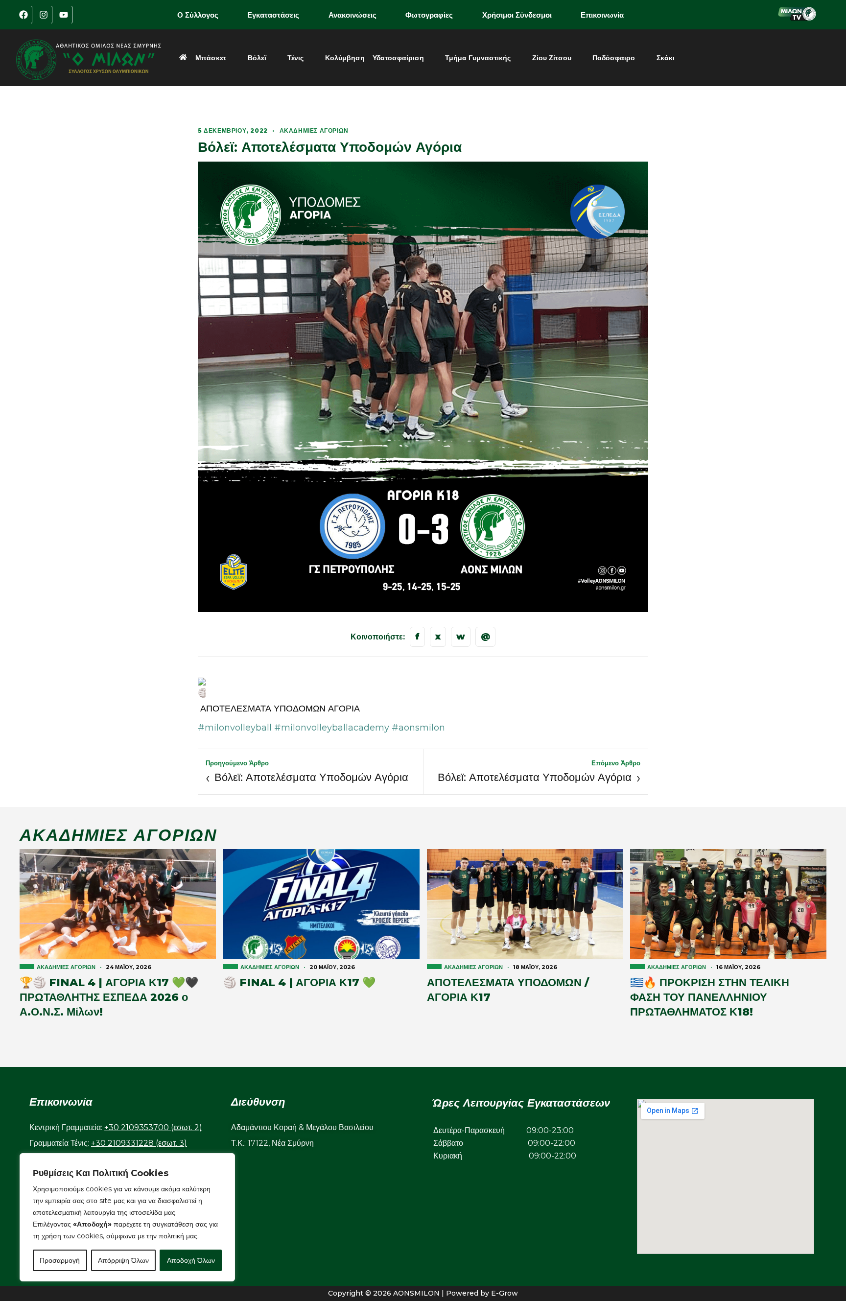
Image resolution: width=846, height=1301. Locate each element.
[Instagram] (43, 15)
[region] (127, 1217)
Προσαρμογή (60, 1260)
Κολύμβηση (345, 57)
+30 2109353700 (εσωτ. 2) (153, 1127)
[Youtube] (63, 15)
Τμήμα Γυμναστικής (478, 57)
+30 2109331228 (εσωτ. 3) (139, 1143)
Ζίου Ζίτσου (551, 57)
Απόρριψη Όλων (123, 1260)
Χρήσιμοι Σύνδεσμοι (517, 15)
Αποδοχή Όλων (191, 1260)
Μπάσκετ (210, 57)
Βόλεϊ (257, 57)
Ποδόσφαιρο (613, 57)
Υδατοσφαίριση (398, 57)
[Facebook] (23, 15)
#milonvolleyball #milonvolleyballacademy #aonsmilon (321, 727)
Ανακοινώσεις (352, 15)
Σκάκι (666, 57)
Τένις (295, 57)
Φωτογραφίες (429, 15)
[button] (204, 15)
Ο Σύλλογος (197, 15)
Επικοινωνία (602, 15)
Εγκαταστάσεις (273, 15)
